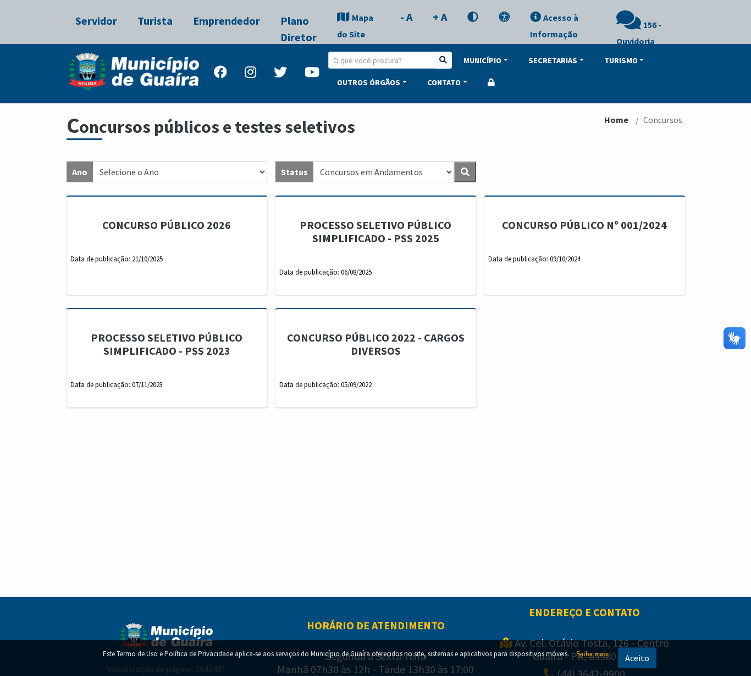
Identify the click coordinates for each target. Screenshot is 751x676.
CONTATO (444, 82)
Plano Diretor (298, 29)
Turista (155, 20)
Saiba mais (592, 654)
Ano (79, 171)
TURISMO (621, 60)
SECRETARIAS (552, 60)
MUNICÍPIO (482, 60)
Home (616, 119)
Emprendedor (226, 20)
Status (294, 171)
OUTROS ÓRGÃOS (368, 82)
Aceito (637, 657)
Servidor (96, 20)
